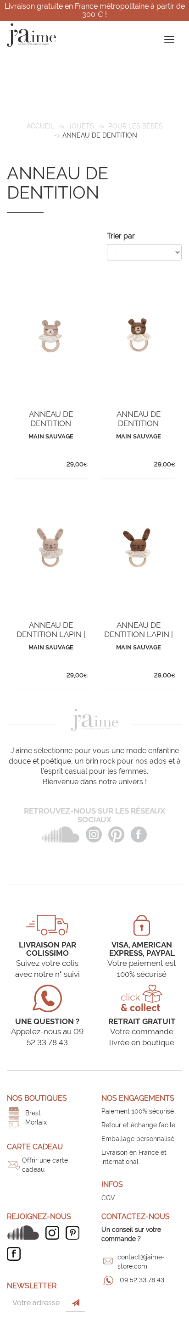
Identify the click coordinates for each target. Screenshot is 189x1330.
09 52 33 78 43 (142, 1280)
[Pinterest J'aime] (75, 1233)
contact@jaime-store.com (141, 1261)
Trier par (121, 236)
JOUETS (81, 126)
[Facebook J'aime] (16, 1254)
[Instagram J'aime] (54, 1233)
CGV (108, 1198)
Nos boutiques (37, 1098)
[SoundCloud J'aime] (25, 1232)
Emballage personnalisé (137, 1138)
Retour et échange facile (138, 1125)
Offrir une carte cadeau (45, 1165)
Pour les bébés (135, 126)
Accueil (40, 126)
